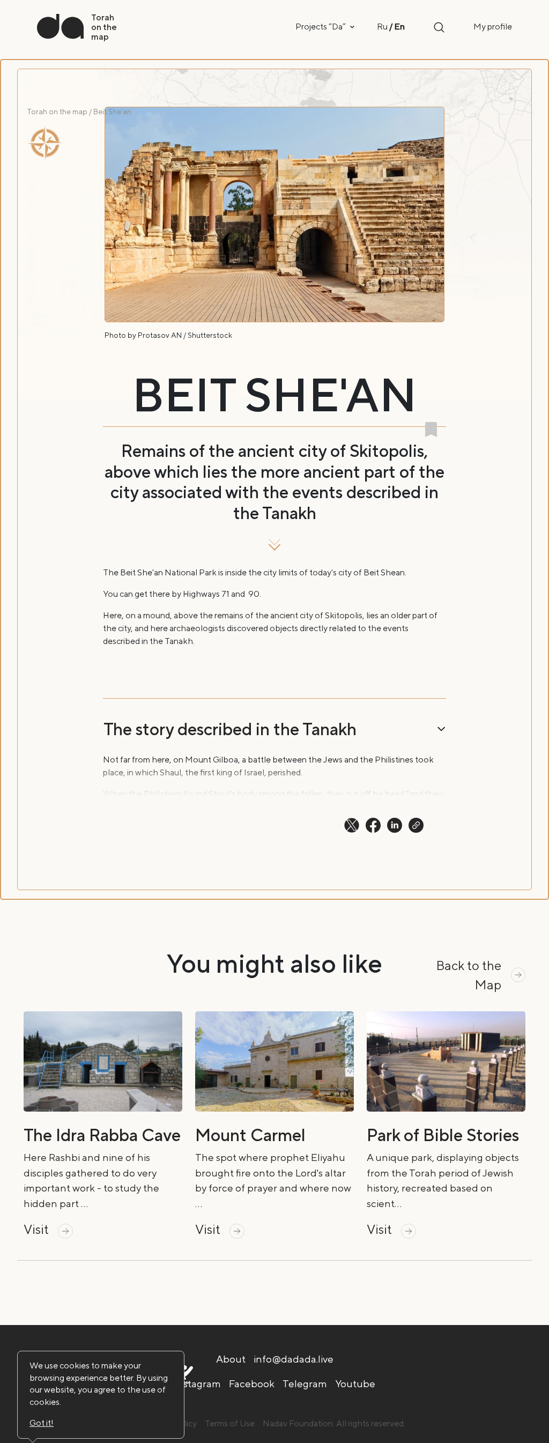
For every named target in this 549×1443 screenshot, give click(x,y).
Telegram (305, 1383)
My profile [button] (492, 26)
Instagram (197, 1383)
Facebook (251, 1383)
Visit (37, 1229)
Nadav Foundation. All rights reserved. (334, 1423)
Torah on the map (57, 111)
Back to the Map (468, 975)
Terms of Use (230, 1423)
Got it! (41, 1423)
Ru (382, 26)
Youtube (355, 1383)
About (231, 1359)
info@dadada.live (293, 1359)
